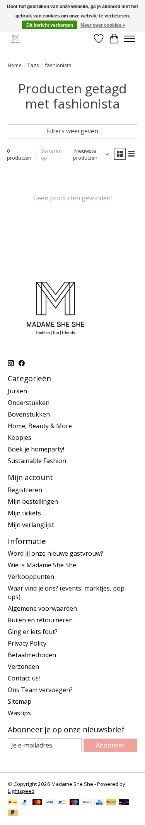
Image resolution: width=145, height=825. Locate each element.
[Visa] (50, 803)
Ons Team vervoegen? (40, 689)
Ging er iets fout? (33, 631)
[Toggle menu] (129, 39)
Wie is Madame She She (42, 565)
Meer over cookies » (102, 25)
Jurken (17, 391)
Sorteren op (51, 154)
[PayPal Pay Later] (13, 813)
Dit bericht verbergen (49, 25)
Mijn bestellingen (33, 501)
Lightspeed (21, 790)
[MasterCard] (37, 803)
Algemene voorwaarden (42, 608)
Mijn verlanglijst (31, 524)
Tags (33, 65)
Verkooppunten (31, 576)
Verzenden (23, 666)
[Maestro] (75, 803)
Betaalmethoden (32, 655)
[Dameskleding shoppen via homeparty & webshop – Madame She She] (16, 39)
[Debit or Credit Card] (124, 803)
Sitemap (19, 701)
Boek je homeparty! (36, 449)
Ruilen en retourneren (40, 620)
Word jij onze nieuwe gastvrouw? (55, 553)
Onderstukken (28, 402)
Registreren (25, 490)
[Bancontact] (62, 803)
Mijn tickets (24, 513)
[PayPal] (25, 803)
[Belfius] (87, 803)
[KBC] (99, 803)
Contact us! (24, 678)
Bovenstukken (29, 414)
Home (15, 65)
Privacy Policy (27, 643)
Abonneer (110, 745)
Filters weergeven (72, 131)
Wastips (19, 713)
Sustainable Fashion (37, 460)
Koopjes (19, 437)
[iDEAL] (12, 803)
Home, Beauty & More (40, 426)
